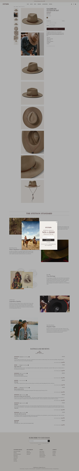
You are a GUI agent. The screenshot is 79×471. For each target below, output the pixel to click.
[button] (48, 240)
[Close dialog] (56, 222)
